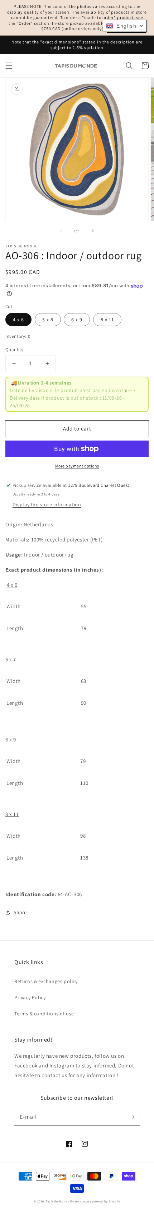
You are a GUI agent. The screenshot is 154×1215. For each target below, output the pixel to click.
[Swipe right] (93, 231)
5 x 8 (47, 319)
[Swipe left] (61, 231)
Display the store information (47, 504)
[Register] (132, 1117)
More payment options (77, 466)
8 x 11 (107, 319)
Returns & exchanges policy (46, 981)
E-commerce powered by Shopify (95, 1201)
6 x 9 (76, 319)
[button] (9, 66)
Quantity (14, 349)
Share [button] (20, 912)
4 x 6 (18, 319)
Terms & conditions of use (44, 1013)
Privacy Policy (29, 997)
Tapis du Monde (57, 1201)
